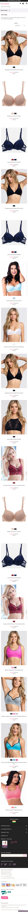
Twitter (5, 864)
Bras (5, 6)
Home (2, 6)
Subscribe (24, 855)
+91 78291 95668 (8, 876)
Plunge (8, 6)
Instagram (10, 864)
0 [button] (24, 3)
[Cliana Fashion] (6, 3)
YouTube (14, 864)
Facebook (1, 864)
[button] (20, 3)
